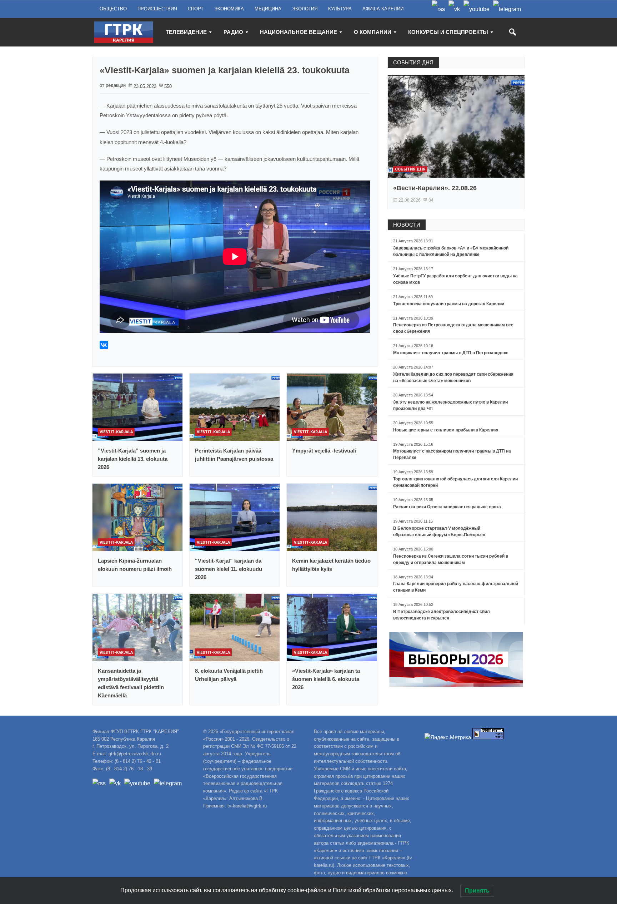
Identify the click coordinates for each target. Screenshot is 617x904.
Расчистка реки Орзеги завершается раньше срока (447, 506)
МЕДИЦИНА (268, 8)
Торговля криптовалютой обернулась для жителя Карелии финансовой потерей (455, 482)
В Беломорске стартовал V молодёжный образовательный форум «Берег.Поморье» (439, 531)
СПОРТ (196, 8)
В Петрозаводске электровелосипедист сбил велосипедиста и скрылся (441, 615)
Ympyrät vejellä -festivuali (324, 451)
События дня (410, 169)
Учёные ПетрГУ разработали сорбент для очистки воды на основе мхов (455, 279)
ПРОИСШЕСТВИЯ (157, 8)
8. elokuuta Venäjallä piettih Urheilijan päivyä (229, 675)
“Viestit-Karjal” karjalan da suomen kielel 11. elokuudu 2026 (228, 569)
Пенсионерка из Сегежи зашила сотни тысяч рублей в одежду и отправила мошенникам (450, 559)
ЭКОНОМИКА (229, 8)
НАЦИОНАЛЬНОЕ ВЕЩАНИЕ (298, 32)
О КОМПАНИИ (372, 32)
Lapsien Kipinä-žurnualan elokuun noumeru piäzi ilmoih (135, 565)
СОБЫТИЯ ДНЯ (413, 62)
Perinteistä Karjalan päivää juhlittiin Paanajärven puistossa (234, 455)
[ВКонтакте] (104, 345)
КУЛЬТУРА (340, 8)
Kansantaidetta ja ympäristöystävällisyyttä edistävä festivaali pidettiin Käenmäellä (131, 683)
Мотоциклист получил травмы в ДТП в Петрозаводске (450, 352)
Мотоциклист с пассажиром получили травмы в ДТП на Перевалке (452, 454)
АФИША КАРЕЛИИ (382, 8)
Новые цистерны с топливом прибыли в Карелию (445, 430)
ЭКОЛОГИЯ (304, 8)
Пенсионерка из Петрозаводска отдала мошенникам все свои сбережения (453, 328)
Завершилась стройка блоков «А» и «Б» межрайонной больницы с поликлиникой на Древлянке (450, 251)
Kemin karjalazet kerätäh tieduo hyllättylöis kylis (331, 565)
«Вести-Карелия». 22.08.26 (435, 188)
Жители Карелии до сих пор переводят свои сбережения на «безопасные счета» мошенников (453, 377)
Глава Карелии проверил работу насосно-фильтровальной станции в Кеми (455, 587)
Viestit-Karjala (116, 432)
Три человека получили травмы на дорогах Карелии (448, 303)
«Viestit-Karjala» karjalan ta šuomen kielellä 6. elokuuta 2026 (326, 679)
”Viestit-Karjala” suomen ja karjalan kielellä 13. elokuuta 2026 (132, 459)
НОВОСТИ (406, 225)
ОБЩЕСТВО (113, 8)
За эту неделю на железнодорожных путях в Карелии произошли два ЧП (450, 405)
